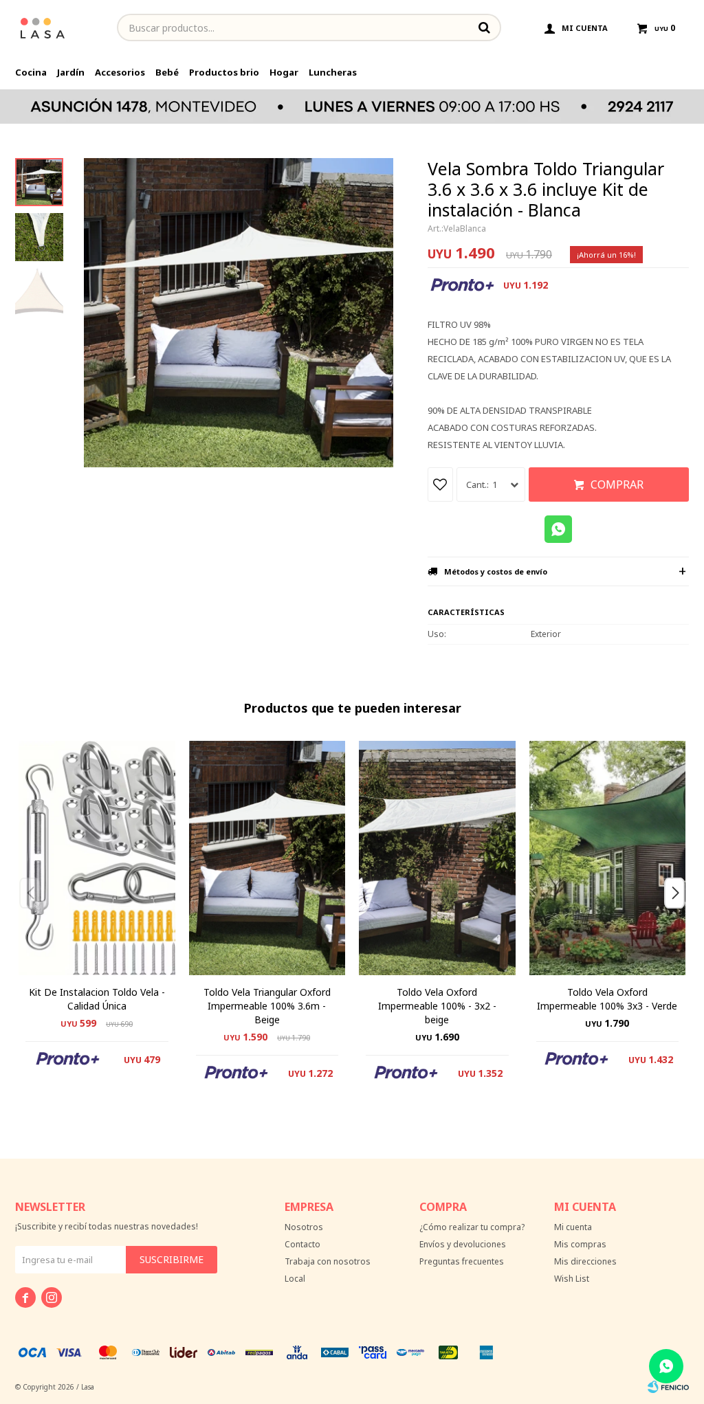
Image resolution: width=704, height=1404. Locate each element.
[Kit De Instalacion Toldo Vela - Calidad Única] (97, 858)
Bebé (167, 72)
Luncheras (333, 72)
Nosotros (304, 1227)
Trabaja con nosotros (328, 1261)
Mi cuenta (573, 1227)
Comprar (617, 484)
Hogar (284, 72)
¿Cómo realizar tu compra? (472, 1227)
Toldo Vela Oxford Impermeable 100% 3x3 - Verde (607, 998)
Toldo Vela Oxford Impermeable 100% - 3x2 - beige (437, 1005)
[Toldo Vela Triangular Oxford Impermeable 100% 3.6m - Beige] (267, 858)
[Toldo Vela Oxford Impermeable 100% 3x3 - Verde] (607, 858)
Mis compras (580, 1244)
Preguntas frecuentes (461, 1261)
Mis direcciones (585, 1261)
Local (295, 1278)
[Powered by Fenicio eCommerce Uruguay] (668, 1387)
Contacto (302, 1244)
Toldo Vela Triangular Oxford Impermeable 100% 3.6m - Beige (267, 1005)
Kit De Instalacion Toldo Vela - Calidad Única (97, 998)
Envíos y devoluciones (462, 1244)
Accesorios (120, 72)
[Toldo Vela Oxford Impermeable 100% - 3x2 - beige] (437, 858)
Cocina (31, 72)
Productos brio (224, 72)
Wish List (571, 1278)
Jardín (71, 72)
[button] (679, 920)
